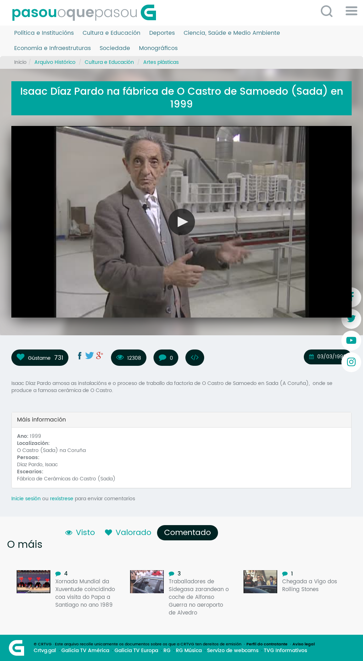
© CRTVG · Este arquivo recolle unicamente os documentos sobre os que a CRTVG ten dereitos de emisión (137, 644)
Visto (85, 532)
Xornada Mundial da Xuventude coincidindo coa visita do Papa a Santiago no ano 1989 (85, 593)
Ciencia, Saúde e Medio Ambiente (232, 33)
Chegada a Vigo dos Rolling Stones (309, 585)
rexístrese (61, 499)
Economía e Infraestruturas (52, 48)
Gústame (39, 358)
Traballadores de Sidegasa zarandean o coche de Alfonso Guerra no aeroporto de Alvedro (199, 597)
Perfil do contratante (266, 644)
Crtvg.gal (45, 650)
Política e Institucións (44, 33)
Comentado (189, 532)
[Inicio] (86, 13)
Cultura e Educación (111, 33)
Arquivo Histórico (55, 62)
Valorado (133, 532)
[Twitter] (351, 319)
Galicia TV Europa (136, 650)
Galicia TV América (85, 650)
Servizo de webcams (232, 650)
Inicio (20, 62)
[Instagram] (351, 362)
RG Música (189, 650)
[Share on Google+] (99, 355)
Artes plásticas (161, 62)
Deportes (162, 33)
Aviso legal (303, 644)
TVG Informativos (285, 650)
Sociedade (115, 48)
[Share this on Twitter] (89, 355)
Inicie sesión (26, 499)
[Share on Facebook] (80, 355)
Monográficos (158, 48)
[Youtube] (351, 341)
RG (167, 650)
